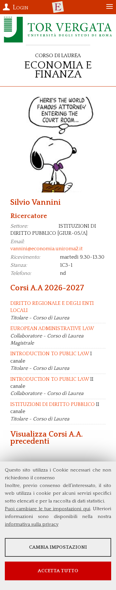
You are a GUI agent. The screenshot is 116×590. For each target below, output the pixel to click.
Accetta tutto (58, 571)
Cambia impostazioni (58, 547)
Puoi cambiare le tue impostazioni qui (47, 509)
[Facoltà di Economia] (58, 7)
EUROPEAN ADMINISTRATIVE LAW (52, 328)
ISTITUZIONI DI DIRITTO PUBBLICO (52, 404)
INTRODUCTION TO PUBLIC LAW (49, 354)
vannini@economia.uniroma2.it (46, 249)
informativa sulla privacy (31, 524)
